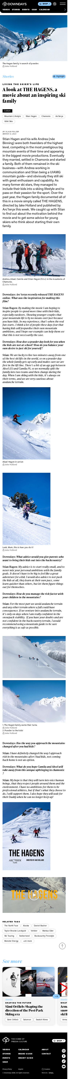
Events (25, 9)
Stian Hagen (31, 116)
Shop (45, 3)
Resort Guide (25, 1058)
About (45, 1049)
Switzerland (24, 936)
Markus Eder (48, 930)
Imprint (20, 1069)
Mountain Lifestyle (12, 116)
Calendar (44, 9)
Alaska (26, 925)
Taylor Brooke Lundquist (15, 930)
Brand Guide (25, 1054)
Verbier (34, 930)
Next (56, 996)
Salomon (27, 1019)
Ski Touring (9, 936)
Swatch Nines (42, 1019)
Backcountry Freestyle (44, 936)
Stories (16, 9)
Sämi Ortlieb (12, 1019)
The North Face (11, 925)
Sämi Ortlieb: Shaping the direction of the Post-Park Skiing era (24, 1010)
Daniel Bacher (40, 925)
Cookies (47, 1069)
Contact (46, 1054)
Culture (7, 110)
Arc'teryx (59, 116)
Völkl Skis (8, 121)
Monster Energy (11, 941)
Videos (6, 9)
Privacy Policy (7, 1069)
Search (55, 4)
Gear (34, 9)
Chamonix (46, 116)
